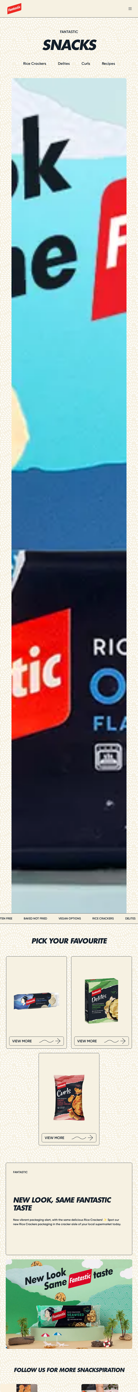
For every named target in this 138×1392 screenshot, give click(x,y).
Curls (86, 63)
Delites (64, 63)
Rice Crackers (34, 63)
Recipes (108, 63)
